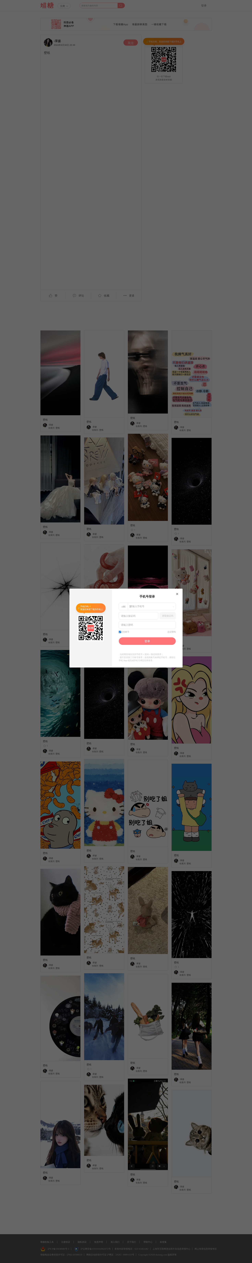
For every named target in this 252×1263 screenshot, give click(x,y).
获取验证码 (167, 615)
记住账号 (125, 632)
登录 (147, 641)
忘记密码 (171, 632)
